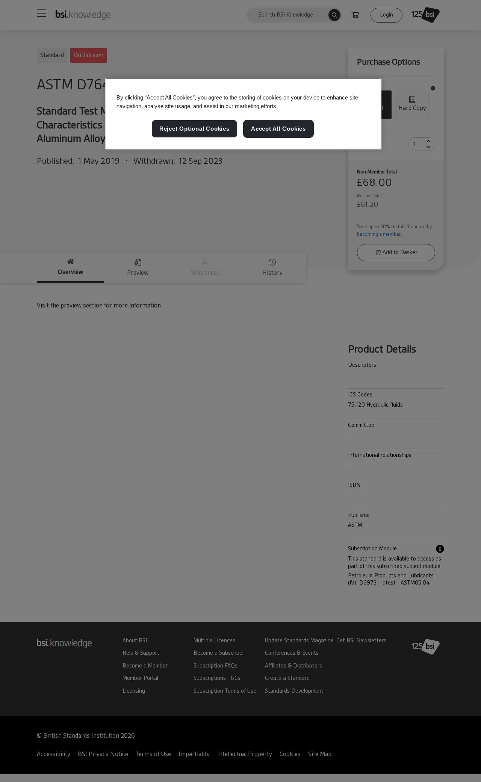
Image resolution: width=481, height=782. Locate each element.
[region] (243, 113)
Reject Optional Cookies (194, 129)
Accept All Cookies (278, 129)
